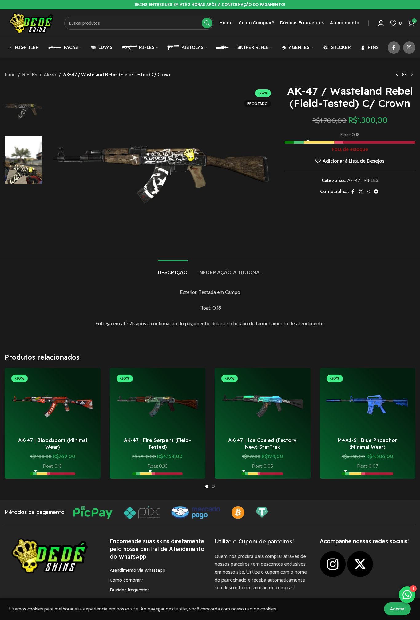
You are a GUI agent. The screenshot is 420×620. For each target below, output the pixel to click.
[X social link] (361, 192)
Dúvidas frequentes (129, 590)
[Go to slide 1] (206, 486)
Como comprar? (126, 580)
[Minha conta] (381, 23)
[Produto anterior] (397, 74)
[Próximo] (411, 74)
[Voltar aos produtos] (404, 74)
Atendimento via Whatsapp (137, 570)
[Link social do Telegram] (376, 192)
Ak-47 (50, 74)
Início (10, 74)
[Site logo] (31, 23)
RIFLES (29, 74)
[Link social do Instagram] (409, 47)
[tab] (173, 269)
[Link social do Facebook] (394, 47)
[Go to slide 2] (213, 486)
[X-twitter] (360, 564)
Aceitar (397, 608)
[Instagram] (333, 564)
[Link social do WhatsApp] (368, 192)
